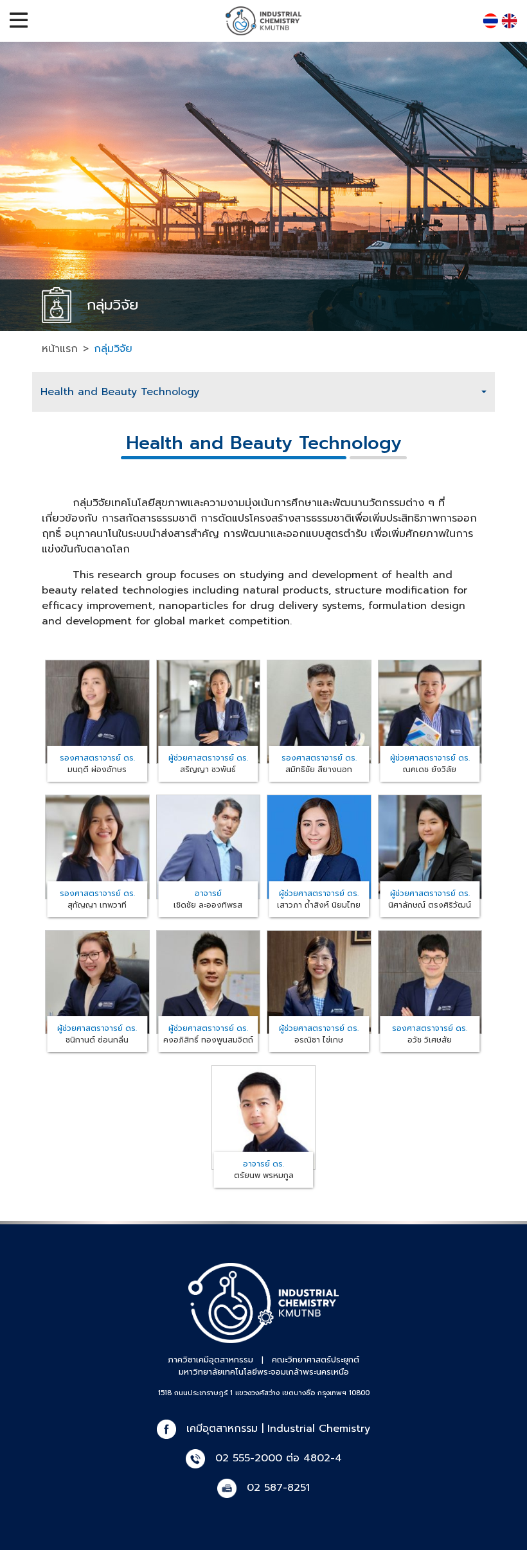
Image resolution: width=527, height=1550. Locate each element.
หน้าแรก (60, 349)
